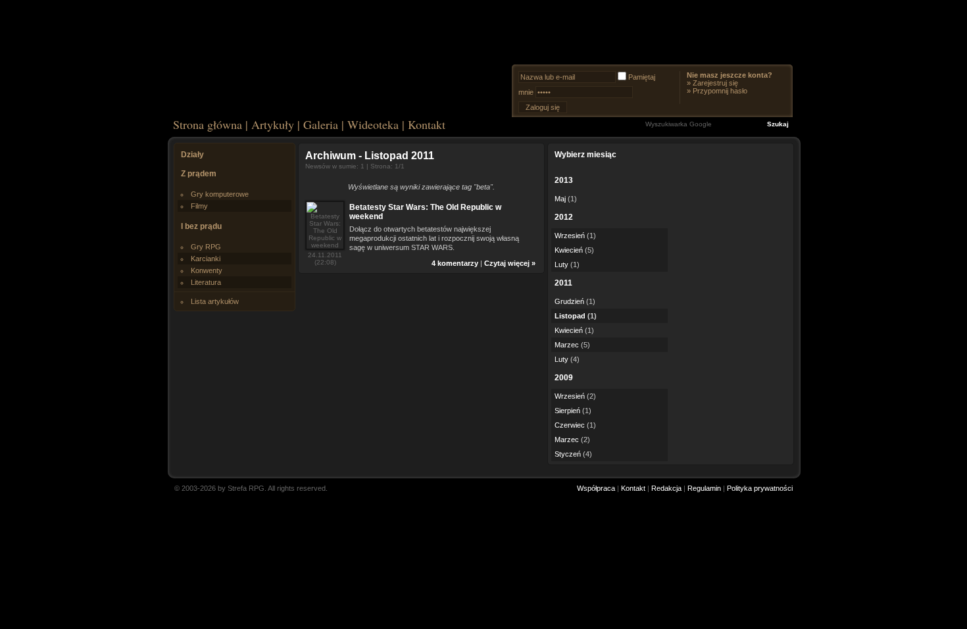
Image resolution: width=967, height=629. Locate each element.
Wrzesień (570, 235)
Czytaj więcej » (509, 263)
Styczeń (568, 454)
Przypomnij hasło (720, 91)
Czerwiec (570, 425)
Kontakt (426, 124)
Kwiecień (569, 250)
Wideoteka (373, 124)
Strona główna (207, 124)
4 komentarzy (455, 263)
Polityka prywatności (760, 488)
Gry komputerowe (220, 194)
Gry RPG (206, 247)
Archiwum (330, 155)
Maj (560, 199)
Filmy (199, 206)
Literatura (206, 282)
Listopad (570, 316)
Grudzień (569, 301)
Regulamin (704, 488)
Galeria (320, 124)
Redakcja (666, 488)
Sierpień (567, 411)
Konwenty (206, 270)
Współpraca (596, 488)
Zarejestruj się (715, 83)
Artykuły (272, 124)
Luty (561, 264)
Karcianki (205, 259)
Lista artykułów (215, 301)
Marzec (567, 345)
